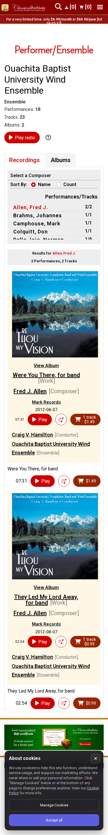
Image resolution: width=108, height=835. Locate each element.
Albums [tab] (61, 160)
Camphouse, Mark (36, 223)
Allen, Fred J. (30, 207)
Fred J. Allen (30, 391)
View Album (46, 365)
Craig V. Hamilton (32, 435)
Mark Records (46, 402)
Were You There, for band (46, 375)
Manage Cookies (54, 805)
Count (69, 184)
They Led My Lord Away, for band (46, 599)
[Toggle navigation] (100, 7)
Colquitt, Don (30, 232)
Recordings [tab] (24, 160)
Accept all (54, 820)
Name (44, 184)
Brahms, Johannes (37, 215)
